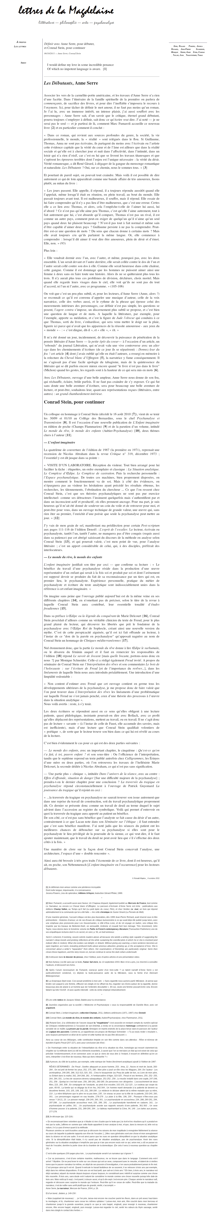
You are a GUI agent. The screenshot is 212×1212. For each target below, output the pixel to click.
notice (60, 1000)
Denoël (142, 1013)
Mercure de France (137, 903)
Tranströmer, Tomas (194, 55)
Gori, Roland (179, 46)
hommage (131, 1026)
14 (74, 600)
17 (124, 640)
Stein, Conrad (199, 52)
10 (137, 430)
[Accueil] (60, 37)
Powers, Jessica (196, 46)
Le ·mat (134, 909)
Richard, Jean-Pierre (181, 49)
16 (145, 615)
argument (50, 1008)
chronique (105, 912)
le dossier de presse (73, 957)
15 (63, 608)
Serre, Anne (185, 52)
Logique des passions (59, 1032)
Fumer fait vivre (90, 962)
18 (59, 655)
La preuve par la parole (77, 1029)
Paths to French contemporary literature (109, 929)
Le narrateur (63, 1188)
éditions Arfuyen (86, 893)
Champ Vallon (60, 909)
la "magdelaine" (101, 1023)
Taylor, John (178, 55)
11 (68, 434)
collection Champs (88, 1013)
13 (66, 541)
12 (56, 517)
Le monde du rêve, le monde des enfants (82, 1018)
